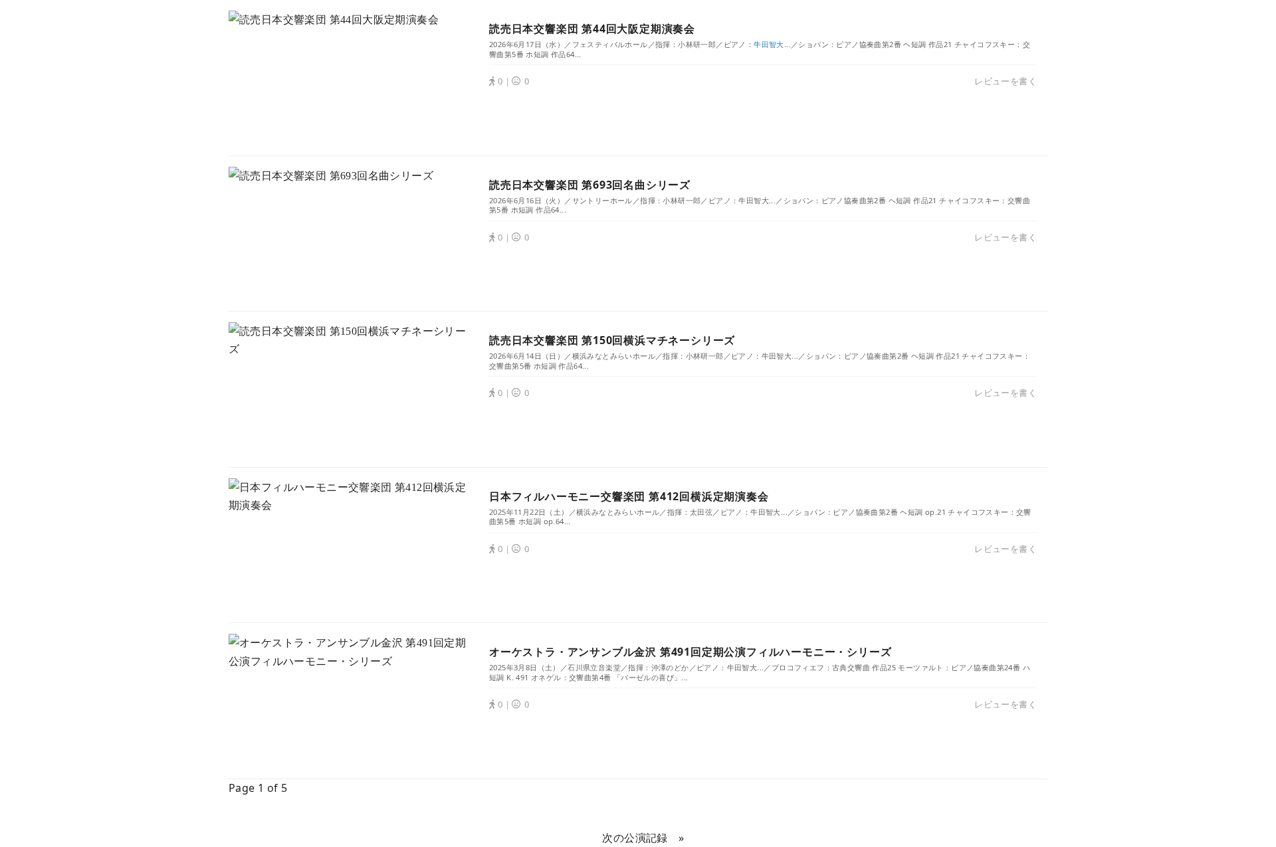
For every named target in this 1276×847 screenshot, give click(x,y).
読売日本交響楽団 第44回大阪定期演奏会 (592, 28)
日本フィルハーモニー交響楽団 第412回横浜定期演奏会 (629, 496)
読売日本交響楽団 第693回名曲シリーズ (590, 184)
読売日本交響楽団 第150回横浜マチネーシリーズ (612, 340)
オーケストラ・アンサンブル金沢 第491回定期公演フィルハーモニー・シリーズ (690, 651)
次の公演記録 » (643, 837)
